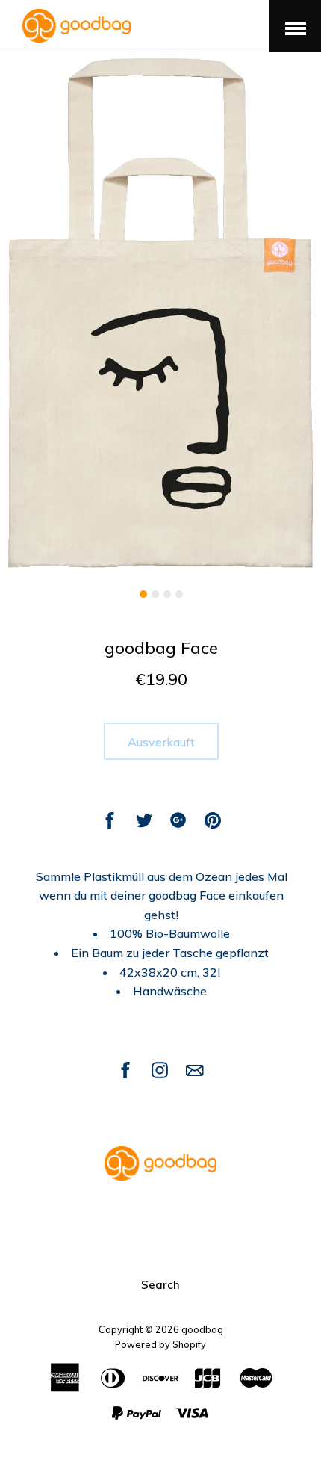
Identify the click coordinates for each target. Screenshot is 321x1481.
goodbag (202, 1329)
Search (160, 1285)
